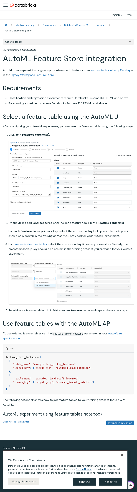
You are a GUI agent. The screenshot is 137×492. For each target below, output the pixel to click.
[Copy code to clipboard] (130, 357)
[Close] (122, 455)
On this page (13, 42)
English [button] (115, 15)
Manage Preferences (23, 481)
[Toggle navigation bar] (5, 5)
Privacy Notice (12, 448)
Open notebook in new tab (16, 421)
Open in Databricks (121, 422)
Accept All (110, 481)
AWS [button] (129, 15)
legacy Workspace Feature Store (32, 75)
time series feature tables (30, 244)
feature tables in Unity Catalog (110, 70)
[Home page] (6, 25)
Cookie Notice (84, 469)
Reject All (84, 481)
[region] (65, 470)
